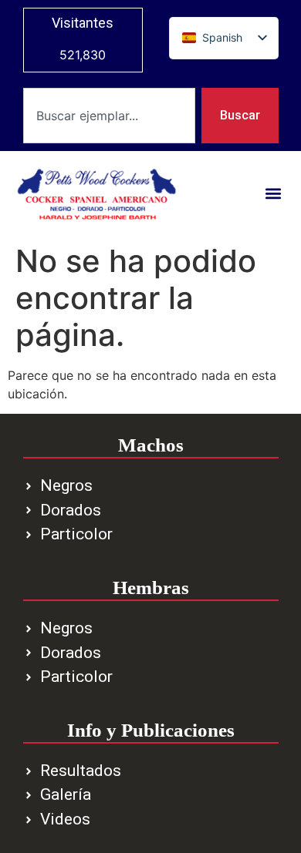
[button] (273, 194)
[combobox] (109, 115)
